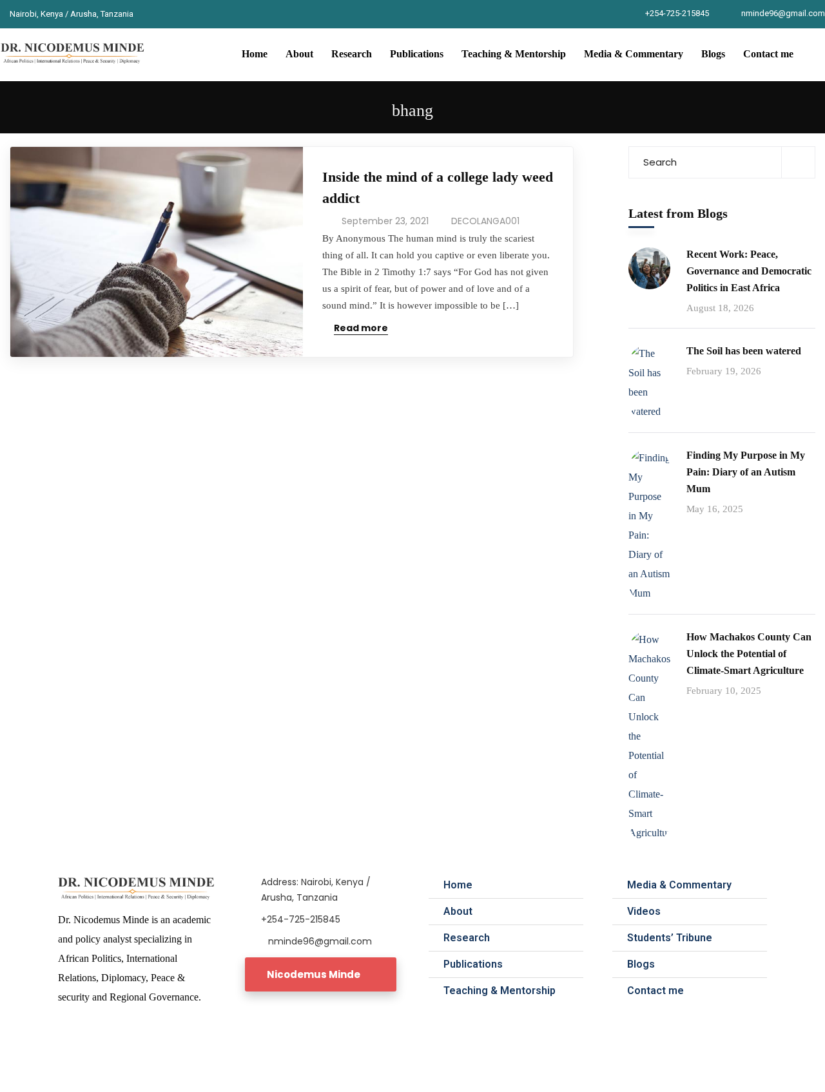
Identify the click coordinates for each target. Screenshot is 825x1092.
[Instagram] (198, 14)
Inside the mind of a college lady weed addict (437, 187)
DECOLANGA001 (485, 221)
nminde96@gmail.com (783, 13)
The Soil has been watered (743, 350)
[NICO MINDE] (73, 54)
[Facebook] (150, 14)
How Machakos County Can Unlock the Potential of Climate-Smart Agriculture (748, 653)
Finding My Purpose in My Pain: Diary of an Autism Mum (745, 472)
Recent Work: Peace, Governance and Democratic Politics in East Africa (748, 271)
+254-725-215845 (677, 13)
